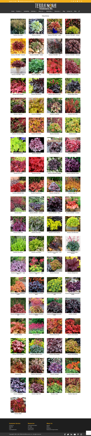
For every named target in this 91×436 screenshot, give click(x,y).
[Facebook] (71, 1)
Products (18, 11)
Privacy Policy (31, 428)
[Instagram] (81, 1)
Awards (48, 425)
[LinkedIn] (75, 1)
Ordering (33, 11)
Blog (64, 11)
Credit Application (13, 429)
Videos (48, 426)
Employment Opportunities (52, 429)
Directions (49, 428)
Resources (57, 11)
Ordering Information (32, 425)
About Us (41, 11)
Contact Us (69, 11)
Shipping (11, 426)
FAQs (75, 11)
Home (12, 11)
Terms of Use (31, 429)
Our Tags (30, 426)
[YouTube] (77, 1)
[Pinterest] (79, 1)
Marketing (48, 11)
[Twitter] (73, 1)
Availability (26, 11)
